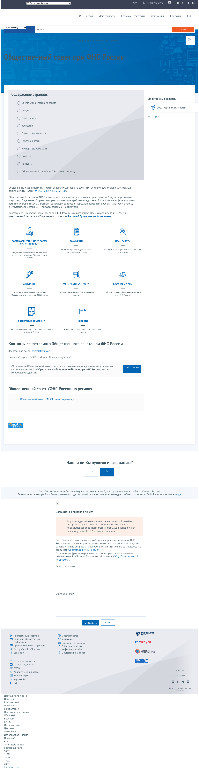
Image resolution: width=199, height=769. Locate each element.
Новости (26, 156)
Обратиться (132, 367)
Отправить (91, 622)
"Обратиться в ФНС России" (83, 549)
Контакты (175, 16)
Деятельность (107, 16)
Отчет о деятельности (34, 133)
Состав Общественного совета (39, 102)
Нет (91, 471)
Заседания (28, 125)
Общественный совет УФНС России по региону (48, 171)
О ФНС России (85, 16)
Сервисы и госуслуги (133, 16)
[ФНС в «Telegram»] (188, 3)
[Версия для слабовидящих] (135, 3)
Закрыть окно (12, 767)
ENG (189, 16)
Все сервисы (155, 116)
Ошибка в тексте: (65, 593)
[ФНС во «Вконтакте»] (178, 3)
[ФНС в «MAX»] (193, 3)
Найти (183, 29)
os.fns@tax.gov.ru (41, 351)
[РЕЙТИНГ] (15, 433)
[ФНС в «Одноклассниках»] (183, 3)
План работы (29, 118)
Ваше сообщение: (66, 566)
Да (106, 471)
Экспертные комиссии (34, 148)
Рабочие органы (31, 140)
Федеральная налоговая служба (59, 40)
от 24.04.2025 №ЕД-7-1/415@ (50, 190)
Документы (157, 16)
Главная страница (13, 40)
